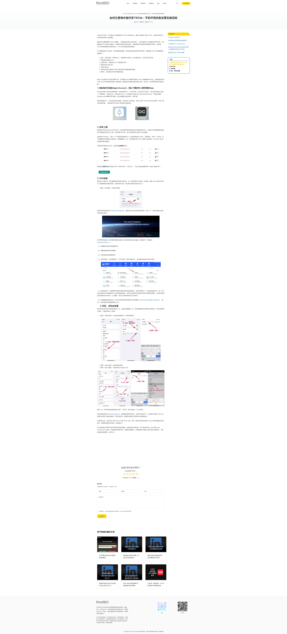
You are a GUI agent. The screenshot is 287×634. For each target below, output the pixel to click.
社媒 (158, 3)
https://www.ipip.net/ (117, 210)
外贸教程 (135, 3)
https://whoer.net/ (114, 414)
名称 (100, 491)
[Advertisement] (130, 446)
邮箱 (123, 491)
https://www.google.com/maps (149, 300)
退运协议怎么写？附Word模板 (176, 52)
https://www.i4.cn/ (103, 242)
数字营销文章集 (129, 13)
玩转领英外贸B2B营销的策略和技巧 (177, 40)
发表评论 (101, 516)
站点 (145, 491)
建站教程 (143, 3)
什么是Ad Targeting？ (174, 37)
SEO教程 (151, 3)
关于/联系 (186, 3)
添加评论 (101, 497)
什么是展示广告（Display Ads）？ (177, 44)
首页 (128, 3)
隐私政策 (161, 631)
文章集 (164, 3)
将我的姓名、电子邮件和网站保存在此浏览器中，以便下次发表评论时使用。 (115, 511)
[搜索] (177, 3)
